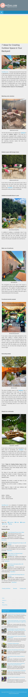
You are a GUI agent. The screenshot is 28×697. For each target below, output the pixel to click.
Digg (11, 524)
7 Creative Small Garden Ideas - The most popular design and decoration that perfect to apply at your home (16, 622)
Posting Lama (23, 588)
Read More (4, 540)
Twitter (17, 522)
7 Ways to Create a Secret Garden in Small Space (16, 670)
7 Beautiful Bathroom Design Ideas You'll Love (16, 614)
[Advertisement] (14, 29)
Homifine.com (5, 72)
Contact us (4, 600)
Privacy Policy (4, 604)
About (3, 602)
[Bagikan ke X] (5, 526)
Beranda (15, 588)
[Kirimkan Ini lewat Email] (3, 526)
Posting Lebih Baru (6, 588)
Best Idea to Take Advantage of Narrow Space (15, 649)
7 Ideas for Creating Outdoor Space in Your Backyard (12, 48)
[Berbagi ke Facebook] (6, 526)
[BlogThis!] (4, 526)
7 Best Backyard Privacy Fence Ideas (16, 532)
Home (3, 598)
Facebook (11, 522)
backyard (5, 520)
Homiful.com (24, 692)
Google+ (23, 522)
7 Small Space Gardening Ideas (13, 643)
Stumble (5, 524)
